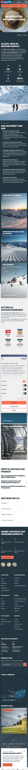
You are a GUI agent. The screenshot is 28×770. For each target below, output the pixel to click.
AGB (17, 743)
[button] (14, 476)
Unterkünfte (16, 578)
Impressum (5, 743)
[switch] (25, 385)
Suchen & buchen (19, 575)
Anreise (2, 601)
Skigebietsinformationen (5, 13)
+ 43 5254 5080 (4, 646)
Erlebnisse (16, 583)
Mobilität (3, 603)
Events (16, 595)
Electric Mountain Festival (19, 601)
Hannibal (16, 603)
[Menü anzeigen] (26, 2)
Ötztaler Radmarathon (19, 606)
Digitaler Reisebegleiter (6, 621)
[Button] (24, 664)
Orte (2, 598)
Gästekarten (3, 619)
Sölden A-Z (3, 608)
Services (17, 616)
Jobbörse (8, 746)
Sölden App (16, 626)
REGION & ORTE (5, 595)
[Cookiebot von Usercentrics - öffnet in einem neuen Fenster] (21, 359)
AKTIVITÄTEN (4, 575)
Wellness (3, 585)
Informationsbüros (18, 624)
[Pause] (27, 31)
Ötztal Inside (5, 616)
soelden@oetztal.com (16, 650)
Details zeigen (21, 398)
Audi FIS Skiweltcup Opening (20, 598)
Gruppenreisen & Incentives (20, 585)
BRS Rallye (16, 611)
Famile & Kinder (4, 588)
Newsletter (16, 621)
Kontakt (16, 619)
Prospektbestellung (18, 629)
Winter (2, 578)
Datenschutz (11, 743)
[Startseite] (1, 12)
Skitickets (16, 580)
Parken (2, 606)
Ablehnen (14, 410)
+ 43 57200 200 (4, 650)
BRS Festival (17, 608)
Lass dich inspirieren (5, 590)
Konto (2, 624)
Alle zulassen (14, 402)
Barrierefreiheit (22, 743)
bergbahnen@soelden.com (17, 646)
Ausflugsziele (4, 583)
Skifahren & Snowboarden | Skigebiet (12, 12)
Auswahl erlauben (14, 406)
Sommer (2, 580)
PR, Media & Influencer (16, 746)
